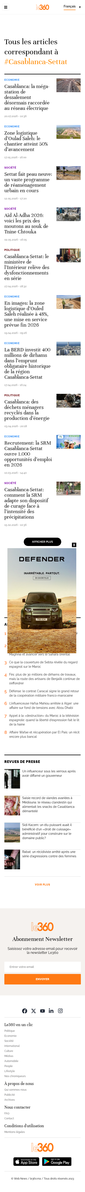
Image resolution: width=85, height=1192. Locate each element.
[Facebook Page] (24, 1011)
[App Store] (26, 1161)
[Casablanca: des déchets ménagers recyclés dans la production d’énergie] (68, 401)
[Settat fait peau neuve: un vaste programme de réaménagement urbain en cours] (68, 173)
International (12, 1046)
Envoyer (42, 979)
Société (10, 167)
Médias (8, 1056)
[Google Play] (56, 1161)
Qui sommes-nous (15, 1089)
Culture (8, 1051)
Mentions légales (14, 1132)
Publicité (9, 1094)
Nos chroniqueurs (15, 1076)
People (8, 1066)
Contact (9, 1118)
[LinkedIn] (51, 1011)
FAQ (6, 1113)
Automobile (11, 1061)
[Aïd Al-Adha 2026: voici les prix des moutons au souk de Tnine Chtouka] (68, 214)
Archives (9, 1099)
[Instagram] (60, 1011)
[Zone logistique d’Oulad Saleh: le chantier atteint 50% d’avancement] (68, 132)
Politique (12, 250)
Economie (12, 79)
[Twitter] (33, 1011)
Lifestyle (9, 1071)
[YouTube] (42, 1011)
